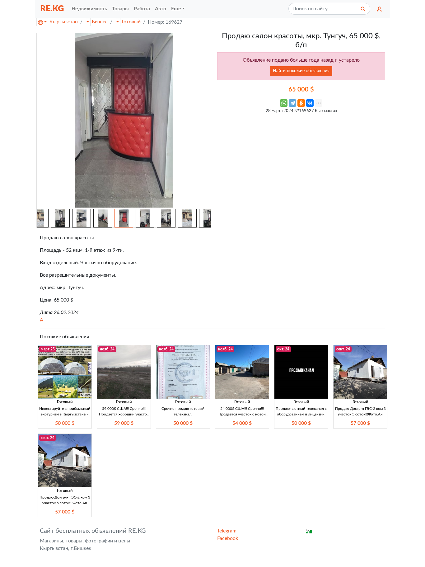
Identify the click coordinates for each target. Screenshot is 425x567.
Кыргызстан (63, 21)
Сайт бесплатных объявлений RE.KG (93, 531)
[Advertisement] (301, 160)
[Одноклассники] (301, 103)
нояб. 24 (107, 349)
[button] (379, 8)
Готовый (131, 21)
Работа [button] (142, 8)
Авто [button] (160, 8)
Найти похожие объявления (301, 71)
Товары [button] (120, 8)
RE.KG (52, 8)
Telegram (226, 530)
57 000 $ (360, 423)
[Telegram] (292, 103)
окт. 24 (283, 349)
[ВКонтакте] (310, 103)
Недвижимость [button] (89, 8)
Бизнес (100, 21)
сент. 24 (343, 349)
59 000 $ (123, 423)
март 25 (48, 349)
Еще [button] (176, 8)
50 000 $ (64, 423)
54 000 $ (242, 423)
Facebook (227, 538)
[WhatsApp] (283, 103)
